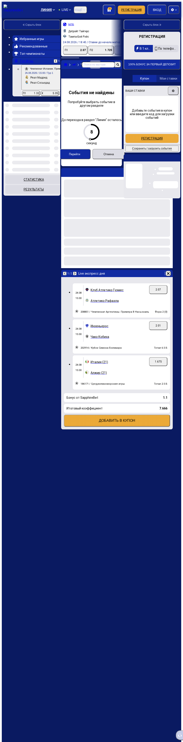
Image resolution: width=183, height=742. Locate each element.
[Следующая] (75, 280)
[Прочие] (98, 77)
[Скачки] (74, 64)
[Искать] (118, 65)
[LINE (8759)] (65, 64)
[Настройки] (173, 121)
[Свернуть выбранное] (51, 125)
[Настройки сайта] (173, 10)
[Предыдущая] (55, 61)
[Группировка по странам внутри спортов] (56, 125)
